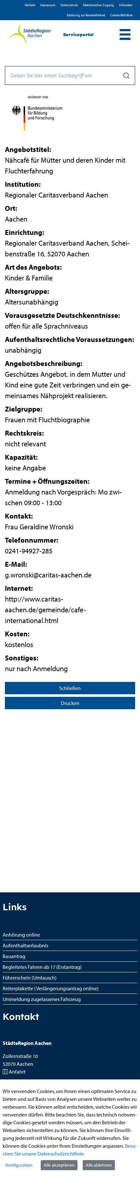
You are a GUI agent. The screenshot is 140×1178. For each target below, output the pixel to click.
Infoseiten (126, 5)
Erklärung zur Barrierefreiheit (86, 15)
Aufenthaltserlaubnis (25, 945)
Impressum (47, 5)
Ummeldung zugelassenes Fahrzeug (42, 999)
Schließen (70, 688)
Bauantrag (14, 956)
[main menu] (125, 35)
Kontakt (30, 5)
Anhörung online (21, 934)
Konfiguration (19, 1165)
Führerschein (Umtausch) (30, 977)
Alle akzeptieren (59, 1165)
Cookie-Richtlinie (121, 15)
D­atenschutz (69, 5)
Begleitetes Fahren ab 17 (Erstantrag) (42, 967)
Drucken (70, 703)
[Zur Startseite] (29, 34)
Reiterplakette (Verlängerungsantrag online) (51, 988)
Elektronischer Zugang (98, 5)
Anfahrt (17, 1071)
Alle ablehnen (99, 1165)
